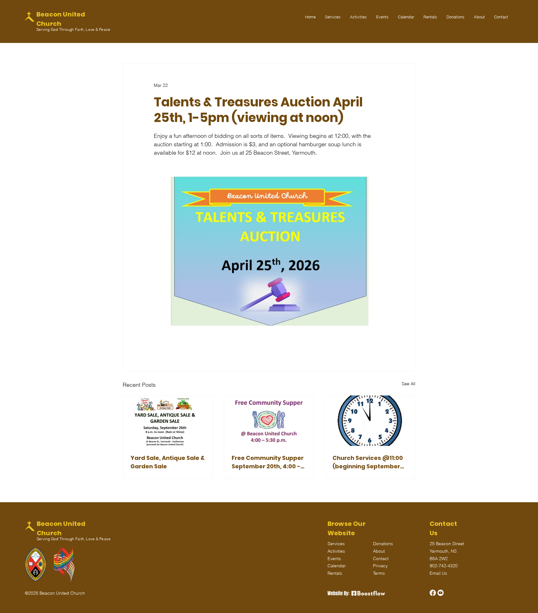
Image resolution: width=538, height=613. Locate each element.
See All (408, 383)
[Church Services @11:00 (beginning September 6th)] (370, 420)
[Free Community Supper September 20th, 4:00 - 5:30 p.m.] (269, 420)
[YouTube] (440, 593)
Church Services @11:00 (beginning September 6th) (368, 462)
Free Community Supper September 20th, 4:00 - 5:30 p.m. (268, 462)
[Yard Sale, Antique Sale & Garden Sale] (168, 420)
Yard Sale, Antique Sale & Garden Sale (167, 462)
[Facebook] (433, 593)
